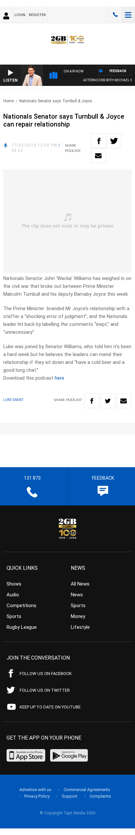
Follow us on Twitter (45, 690)
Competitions (21, 605)
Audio (13, 595)
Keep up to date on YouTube (50, 707)
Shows (14, 584)
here (59, 378)
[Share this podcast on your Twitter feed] (114, 140)
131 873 (115, 15)
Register (37, 15)
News (77, 595)
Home (8, 101)
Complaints (100, 796)
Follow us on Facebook (46, 673)
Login (19, 15)
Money (78, 616)
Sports (14, 616)
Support (69, 796)
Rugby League (22, 627)
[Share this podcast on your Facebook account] (98, 140)
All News (80, 584)
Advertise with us (35, 789)
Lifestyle (80, 627)
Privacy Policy (36, 796)
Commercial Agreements (87, 789)
